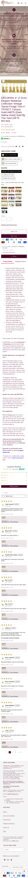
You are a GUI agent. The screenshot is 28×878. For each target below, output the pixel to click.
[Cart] (21, 3)
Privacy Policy (6, 819)
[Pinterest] (22, 146)
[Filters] (2, 496)
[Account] (25, 3)
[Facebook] (16, 146)
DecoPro (16, 877)
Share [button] (14, 256)
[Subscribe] (23, 850)
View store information (9, 252)
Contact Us (6, 827)
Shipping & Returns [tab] (20, 261)
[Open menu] (18, 3)
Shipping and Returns (9, 823)
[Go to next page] (21, 752)
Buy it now (14, 236)
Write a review (14, 486)
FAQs (4, 831)
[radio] (9, 155)
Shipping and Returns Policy (9, 225)
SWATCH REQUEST (18, 457)
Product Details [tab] (7, 261)
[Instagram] (19, 146)
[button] (5, 129)
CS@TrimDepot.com (12, 794)
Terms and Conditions (9, 815)
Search (5, 811)
